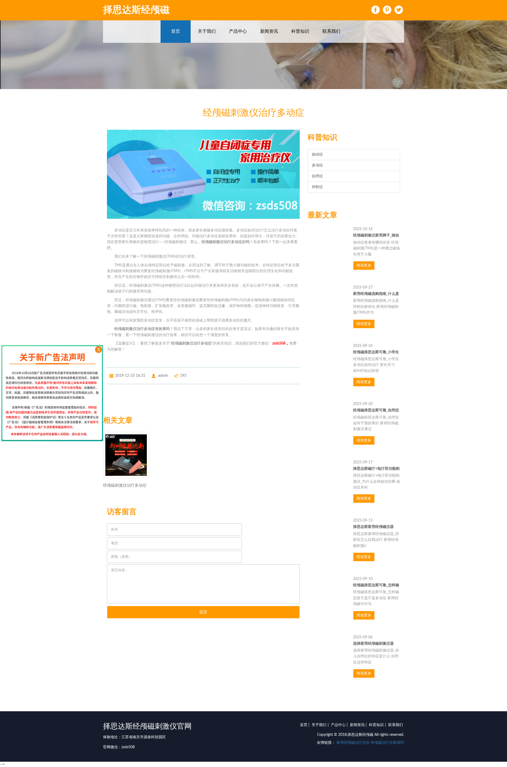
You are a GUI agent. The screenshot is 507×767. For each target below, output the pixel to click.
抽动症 (317, 154)
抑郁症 (317, 187)
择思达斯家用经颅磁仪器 (373, 527)
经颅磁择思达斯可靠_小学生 (376, 352)
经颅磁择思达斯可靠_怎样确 (376, 585)
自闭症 (317, 176)
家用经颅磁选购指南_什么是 (376, 294)
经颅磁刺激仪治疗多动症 (125, 485)
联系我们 (331, 31)
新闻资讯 (269, 31)
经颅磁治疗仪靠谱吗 (387, 743)
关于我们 (207, 31)
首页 (175, 31)
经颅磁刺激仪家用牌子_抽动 (376, 235)
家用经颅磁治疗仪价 (353, 743)
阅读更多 (363, 265)
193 (183, 376)
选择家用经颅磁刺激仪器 (373, 643)
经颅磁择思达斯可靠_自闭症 (376, 410)
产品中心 (238, 31)
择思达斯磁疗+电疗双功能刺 (376, 469)
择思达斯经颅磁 (136, 10)
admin (163, 376)
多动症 (317, 165)
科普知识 (300, 31)
